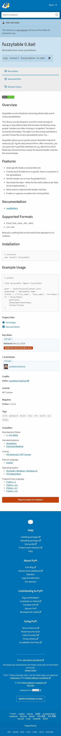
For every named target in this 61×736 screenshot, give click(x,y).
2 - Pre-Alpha (12, 435)
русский (20, 718)
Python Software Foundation (36, 678)
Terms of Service (29, 628)
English (9, 462)
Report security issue (30, 631)
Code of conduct (29, 635)
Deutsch (32, 716)
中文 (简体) (41, 716)
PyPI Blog (29, 567)
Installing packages (29, 537)
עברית (28, 718)
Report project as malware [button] (30, 499)
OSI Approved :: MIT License (18, 454)
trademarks (15, 678)
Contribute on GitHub (29, 601)
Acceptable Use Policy (29, 642)
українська (13, 716)
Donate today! (30, 670)
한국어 (45, 718)
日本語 (37, 714)
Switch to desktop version (31, 698)
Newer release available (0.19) (18, 348)
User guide (29, 544)
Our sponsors (30, 581)
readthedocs (12, 208)
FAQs (30, 551)
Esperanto (36, 718)
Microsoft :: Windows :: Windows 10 (21, 470)
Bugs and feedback (30, 597)
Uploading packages (29, 540)
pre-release (22, 30)
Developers (11, 443)
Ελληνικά (23, 716)
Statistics (30, 574)
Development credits (29, 612)
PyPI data (7, 339)
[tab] (30, 71)
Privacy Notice (29, 638)
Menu (51, 5)
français (30, 714)
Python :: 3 (11, 481)
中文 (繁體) (52, 716)
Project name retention (29, 547)
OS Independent (13, 473)
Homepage (11, 322)
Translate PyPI (29, 604)
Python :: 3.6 (12, 485)
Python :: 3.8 (12, 491)
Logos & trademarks (30, 578)
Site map (30, 685)
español (22, 714)
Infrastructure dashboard (29, 570)
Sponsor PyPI (30, 608)
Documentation (13, 326)
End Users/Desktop (14, 446)
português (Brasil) (49, 714)
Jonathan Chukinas (18, 380)
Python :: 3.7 (12, 488)
